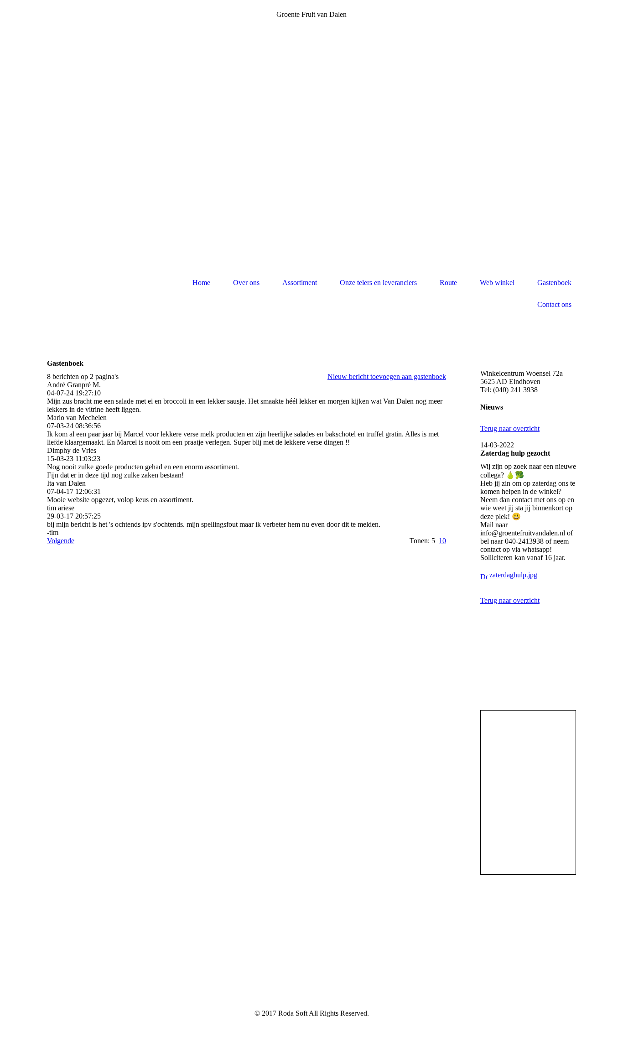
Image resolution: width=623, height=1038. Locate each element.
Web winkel (497, 282)
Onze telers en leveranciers (378, 282)
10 (442, 541)
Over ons (246, 282)
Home (201, 282)
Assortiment (299, 282)
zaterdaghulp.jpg (513, 575)
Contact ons (554, 304)
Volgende (60, 541)
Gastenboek (554, 282)
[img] (90, 294)
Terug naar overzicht (510, 428)
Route (448, 282)
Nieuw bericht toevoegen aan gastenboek (386, 376)
